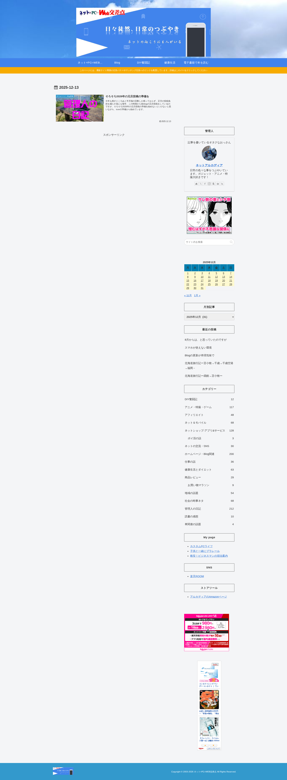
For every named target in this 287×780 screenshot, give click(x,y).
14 (230, 277)
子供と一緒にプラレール (205, 551)
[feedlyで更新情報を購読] (218, 184)
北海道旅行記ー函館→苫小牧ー (203, 375)
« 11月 (188, 295)
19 (216, 280)
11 (209, 277)
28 (230, 284)
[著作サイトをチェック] (196, 184)
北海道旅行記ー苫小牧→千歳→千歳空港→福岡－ (209, 365)
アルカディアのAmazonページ (208, 596)
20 (223, 280)
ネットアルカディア (209, 165)
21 (230, 280)
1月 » (197, 295)
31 (202, 288)
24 (202, 284)
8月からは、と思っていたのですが (206, 339)
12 (216, 277)
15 (187, 280)
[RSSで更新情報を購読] (222, 184)
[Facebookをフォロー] (205, 184)
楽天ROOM (197, 576)
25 (209, 284)
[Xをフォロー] (201, 184)
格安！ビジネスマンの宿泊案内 (209, 555)
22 (187, 284)
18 (209, 280)
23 (195, 284)
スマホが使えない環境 (198, 347)
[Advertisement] (114, 158)
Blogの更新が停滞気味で (199, 355)
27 (223, 284)
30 (195, 288)
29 (187, 288)
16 (195, 280)
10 (202, 277)
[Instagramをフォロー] (209, 184)
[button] (231, 242)
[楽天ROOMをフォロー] (214, 184)
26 (216, 284)
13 (223, 277)
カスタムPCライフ (201, 546)
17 (202, 280)
